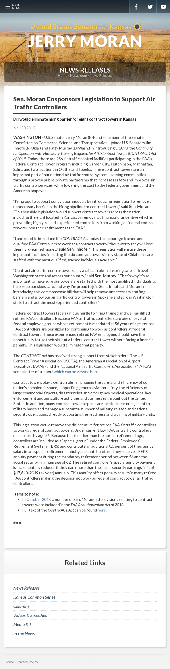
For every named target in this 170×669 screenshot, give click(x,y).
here (102, 510)
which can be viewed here (76, 371)
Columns (21, 606)
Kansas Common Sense (34, 597)
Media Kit (22, 624)
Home (62, 75)
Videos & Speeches (30, 615)
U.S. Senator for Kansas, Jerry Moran (85, 35)
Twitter (149, 6)
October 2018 (38, 499)
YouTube (163, 6)
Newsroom (78, 75)
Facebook (136, 6)
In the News (24, 633)
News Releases (101, 75)
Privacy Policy (27, 662)
